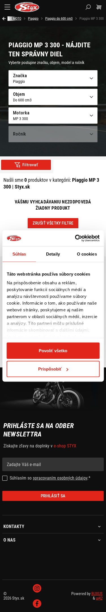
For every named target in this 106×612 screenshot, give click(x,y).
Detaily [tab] (53, 253)
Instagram (37, 588)
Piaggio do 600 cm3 (59, 19)
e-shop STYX (65, 446)
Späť (5, 18)
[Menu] (7, 7)
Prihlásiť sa (53, 495)
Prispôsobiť (50, 369)
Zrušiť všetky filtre (53, 223)
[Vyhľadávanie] (88, 7)
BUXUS (97, 593)
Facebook (37, 603)
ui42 (99, 598)
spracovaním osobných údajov (60, 478)
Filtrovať (30, 164)
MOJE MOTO (12, 19)
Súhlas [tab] (19, 253)
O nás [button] (9, 540)
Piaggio (33, 19)
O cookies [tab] (87, 253)
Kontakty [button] (13, 526)
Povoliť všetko (53, 350)
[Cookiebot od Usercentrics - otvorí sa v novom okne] (75, 238)
